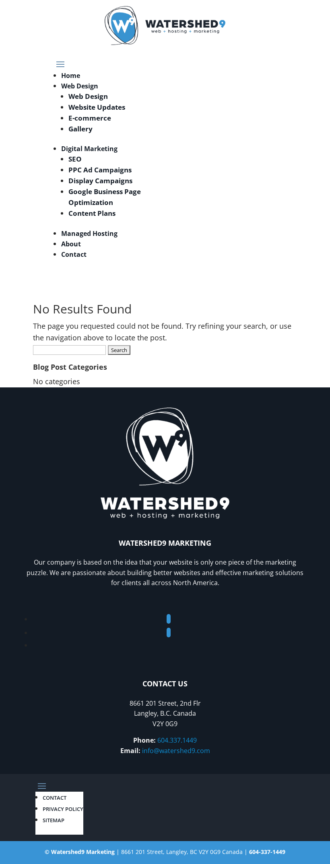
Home (70, 75)
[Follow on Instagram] (169, 632)
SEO (75, 159)
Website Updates (96, 107)
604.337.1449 (177, 740)
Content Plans (92, 213)
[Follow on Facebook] (169, 619)
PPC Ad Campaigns (100, 169)
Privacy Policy (63, 809)
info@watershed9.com (176, 750)
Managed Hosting (89, 233)
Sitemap (53, 820)
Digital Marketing (89, 148)
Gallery (80, 128)
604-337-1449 (267, 852)
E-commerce (89, 118)
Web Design (79, 86)
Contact (74, 254)
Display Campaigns (100, 180)
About (71, 244)
